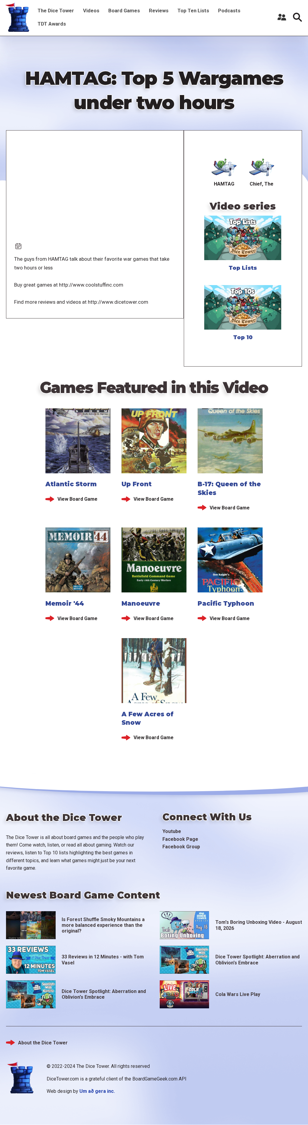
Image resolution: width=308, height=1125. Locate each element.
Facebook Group (181, 847)
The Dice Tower (56, 11)
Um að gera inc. (97, 1091)
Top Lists (243, 268)
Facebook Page (180, 839)
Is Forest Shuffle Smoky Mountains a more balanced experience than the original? (103, 925)
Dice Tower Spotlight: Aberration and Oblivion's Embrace (257, 959)
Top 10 (243, 337)
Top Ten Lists (193, 11)
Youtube (171, 831)
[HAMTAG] (224, 166)
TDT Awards (52, 24)
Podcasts (229, 11)
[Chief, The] (261, 166)
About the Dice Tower (43, 1043)
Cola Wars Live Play (237, 994)
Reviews (158, 11)
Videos (91, 11)
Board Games (124, 11)
